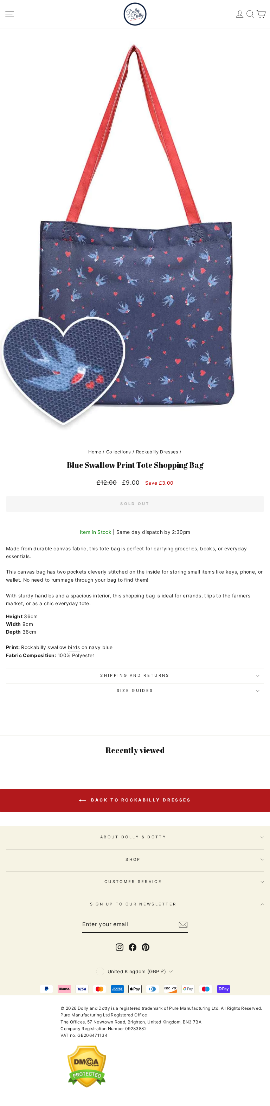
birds (74, 647)
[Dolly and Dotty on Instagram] (119, 947)
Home (94, 451)
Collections (118, 451)
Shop (133, 859)
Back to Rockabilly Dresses (140, 800)
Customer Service (133, 881)
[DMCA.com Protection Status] (86, 1093)
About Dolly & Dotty (133, 837)
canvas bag (31, 572)
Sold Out (134, 503)
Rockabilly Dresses (157, 451)
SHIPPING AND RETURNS (134, 675)
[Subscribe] (183, 924)
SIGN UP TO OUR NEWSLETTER (133, 904)
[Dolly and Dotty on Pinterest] (145, 947)
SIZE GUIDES (135, 690)
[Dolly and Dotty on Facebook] (132, 947)
